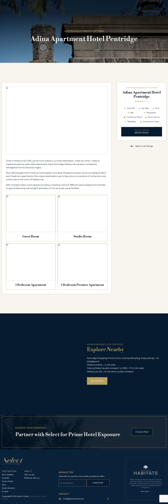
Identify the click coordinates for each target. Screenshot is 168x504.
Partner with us (31, 478)
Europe (5, 491)
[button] (104, 120)
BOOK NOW (97, 381)
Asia (3, 485)
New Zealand (7, 475)
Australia (5, 478)
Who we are (29, 475)
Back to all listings (144, 146)
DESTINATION (9, 471)
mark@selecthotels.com (73, 499)
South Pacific (7, 481)
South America (8, 488)
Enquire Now (142, 432)
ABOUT (28, 471)
